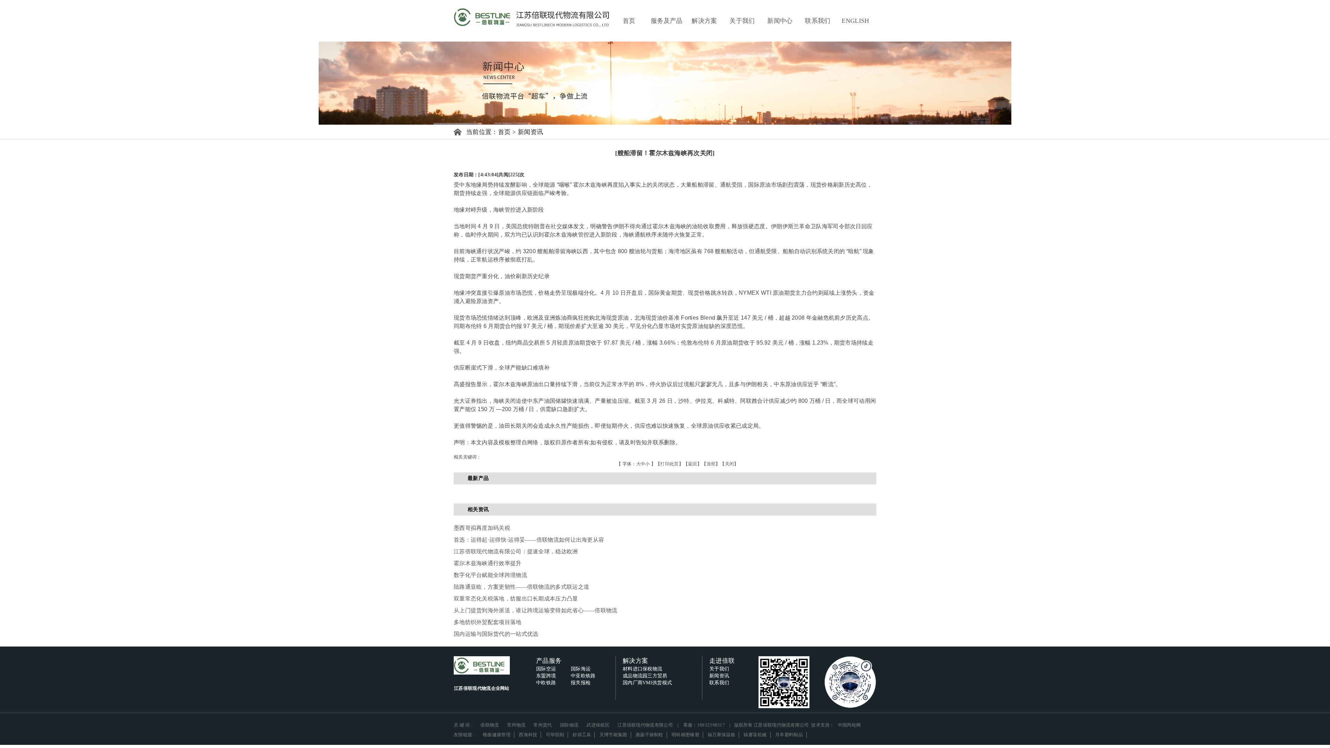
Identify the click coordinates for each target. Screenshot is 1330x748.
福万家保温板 (721, 734)
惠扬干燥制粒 (649, 734)
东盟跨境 (546, 675)
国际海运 (581, 668)
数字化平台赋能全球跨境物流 (490, 575)
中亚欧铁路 (583, 675)
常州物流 (516, 725)
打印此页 (669, 463)
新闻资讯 (530, 131)
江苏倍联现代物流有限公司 (645, 725)
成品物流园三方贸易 (645, 675)
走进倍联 (722, 660)
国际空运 (546, 668)
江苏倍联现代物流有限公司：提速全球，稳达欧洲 (516, 551)
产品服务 (548, 660)
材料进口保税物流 (642, 668)
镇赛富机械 (755, 734)
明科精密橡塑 (685, 734)
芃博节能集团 (613, 734)
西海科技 (528, 734)
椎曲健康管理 (497, 734)
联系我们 (817, 20)
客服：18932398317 (704, 725)
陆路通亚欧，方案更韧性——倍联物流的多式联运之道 (521, 587)
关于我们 (742, 20)
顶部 (711, 463)
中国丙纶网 (849, 725)
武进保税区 (598, 725)
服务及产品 (667, 20)
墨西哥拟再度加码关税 (482, 528)
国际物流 (569, 725)
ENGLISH (855, 20)
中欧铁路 (546, 682)
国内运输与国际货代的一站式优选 (496, 634)
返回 (692, 463)
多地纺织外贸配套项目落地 (488, 622)
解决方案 (704, 20)
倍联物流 (489, 725)
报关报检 (581, 682)
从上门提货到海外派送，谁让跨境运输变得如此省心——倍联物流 (536, 610)
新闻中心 (779, 20)
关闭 (729, 463)
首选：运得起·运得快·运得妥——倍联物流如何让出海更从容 (529, 540)
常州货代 (542, 725)
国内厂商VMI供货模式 (647, 682)
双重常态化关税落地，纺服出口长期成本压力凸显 (516, 599)
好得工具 (582, 734)
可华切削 (555, 734)
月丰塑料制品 (789, 734)
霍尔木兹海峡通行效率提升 (488, 563)
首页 (629, 20)
